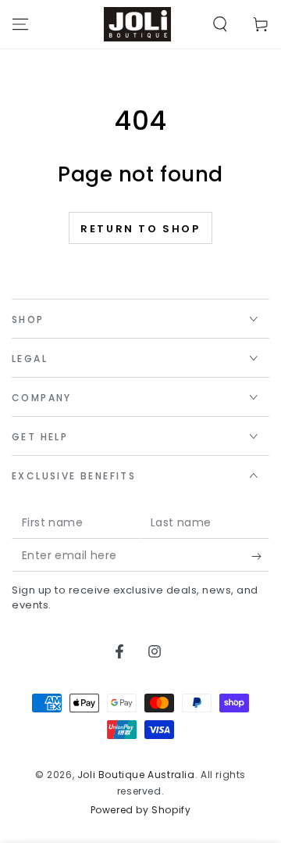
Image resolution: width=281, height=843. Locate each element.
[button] (220, 24)
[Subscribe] (260, 556)
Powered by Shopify (141, 810)
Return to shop (140, 228)
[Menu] (20, 24)
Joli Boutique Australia (136, 774)
